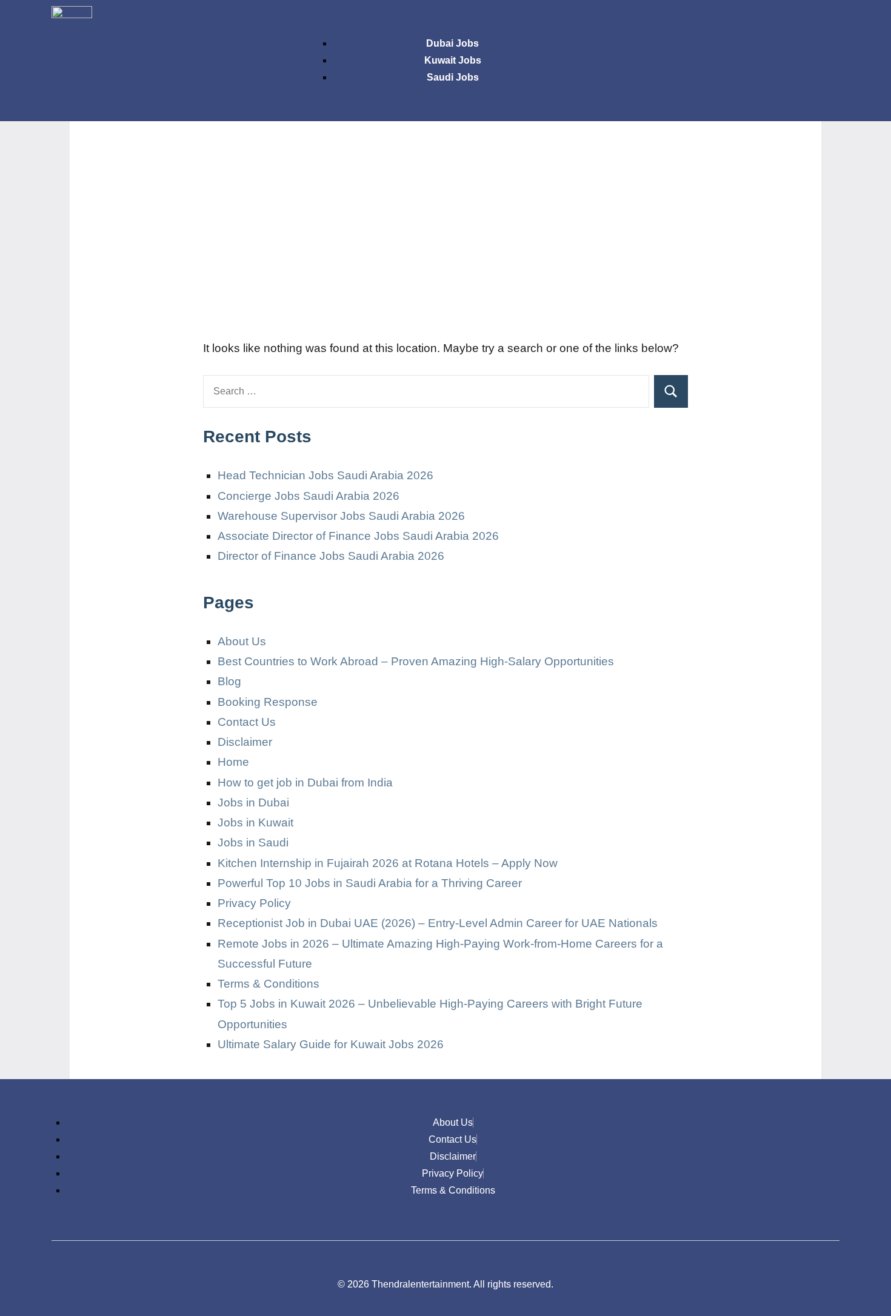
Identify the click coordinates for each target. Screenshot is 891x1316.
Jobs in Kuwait (255, 822)
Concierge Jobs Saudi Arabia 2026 (308, 496)
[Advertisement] (445, 236)
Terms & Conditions (268, 983)
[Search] (671, 391)
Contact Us (247, 722)
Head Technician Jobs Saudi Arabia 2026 (325, 475)
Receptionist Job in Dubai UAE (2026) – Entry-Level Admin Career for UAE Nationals (438, 923)
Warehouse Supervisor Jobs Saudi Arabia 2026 (341, 516)
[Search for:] (426, 391)
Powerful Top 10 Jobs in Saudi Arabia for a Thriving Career (370, 883)
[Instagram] (753, 21)
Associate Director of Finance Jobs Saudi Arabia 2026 (358, 536)
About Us (242, 641)
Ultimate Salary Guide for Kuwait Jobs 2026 (331, 1044)
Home (233, 762)
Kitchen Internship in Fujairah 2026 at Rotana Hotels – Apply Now (388, 863)
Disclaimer (245, 742)
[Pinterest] (824, 21)
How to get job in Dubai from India (305, 782)
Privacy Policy (254, 903)
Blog (229, 681)
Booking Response (268, 702)
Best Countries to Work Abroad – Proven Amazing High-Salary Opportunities (416, 661)
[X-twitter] (788, 21)
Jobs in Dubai (253, 802)
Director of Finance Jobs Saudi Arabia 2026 (331, 556)
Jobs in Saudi (253, 842)
